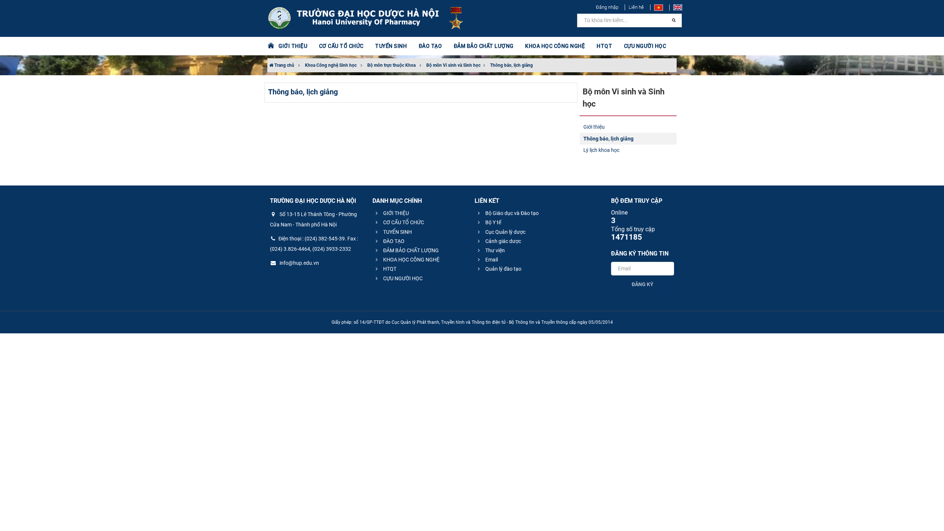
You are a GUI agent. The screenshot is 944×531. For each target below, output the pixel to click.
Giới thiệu (594, 127)
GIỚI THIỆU (395, 213)
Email (491, 260)
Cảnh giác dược (502, 241)
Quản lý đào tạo (502, 269)
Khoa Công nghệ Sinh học (331, 65)
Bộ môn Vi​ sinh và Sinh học (454, 65)
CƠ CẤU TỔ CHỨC (403, 222)
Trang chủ (283, 65)
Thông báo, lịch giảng (511, 65)
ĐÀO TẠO (393, 241)
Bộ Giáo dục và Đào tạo (511, 213)
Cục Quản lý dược (504, 232)
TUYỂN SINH (391, 46)
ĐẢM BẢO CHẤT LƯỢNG (410, 250)
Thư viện (494, 250)
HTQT (389, 269)
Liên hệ (636, 7)
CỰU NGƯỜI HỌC (402, 278)
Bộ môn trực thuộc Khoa (391, 65)
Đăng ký (642, 284)
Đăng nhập (607, 7)
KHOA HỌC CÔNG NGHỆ (411, 260)
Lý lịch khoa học (601, 150)
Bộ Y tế (492, 222)
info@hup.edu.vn (298, 263)
